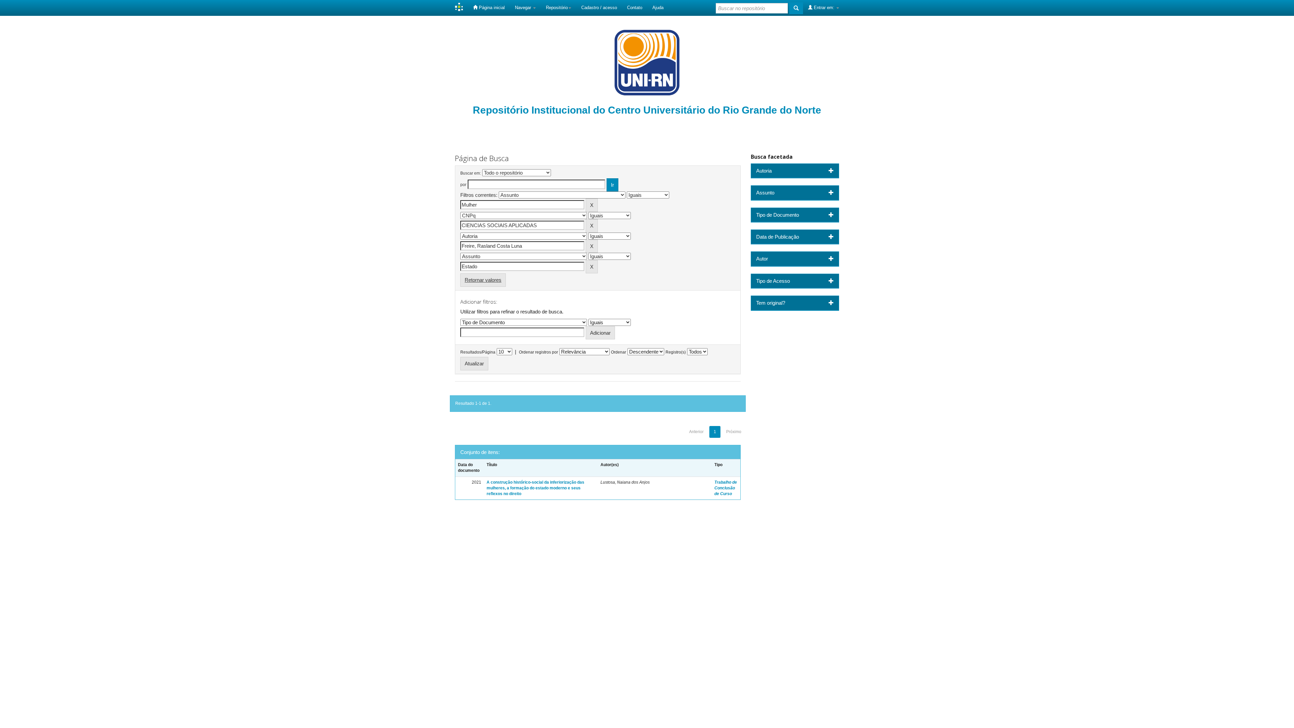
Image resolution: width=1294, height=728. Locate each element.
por (463, 184)
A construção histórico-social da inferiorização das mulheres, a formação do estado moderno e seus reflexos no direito (535, 488)
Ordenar (618, 352)
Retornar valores (483, 280)
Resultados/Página (477, 352)
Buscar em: (470, 173)
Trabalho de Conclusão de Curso (725, 488)
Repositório (557, 7)
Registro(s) (676, 352)
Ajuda (658, 7)
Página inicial (491, 7)
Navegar (523, 7)
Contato (634, 7)
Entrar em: (824, 7)
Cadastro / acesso (599, 7)
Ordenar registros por (538, 352)
